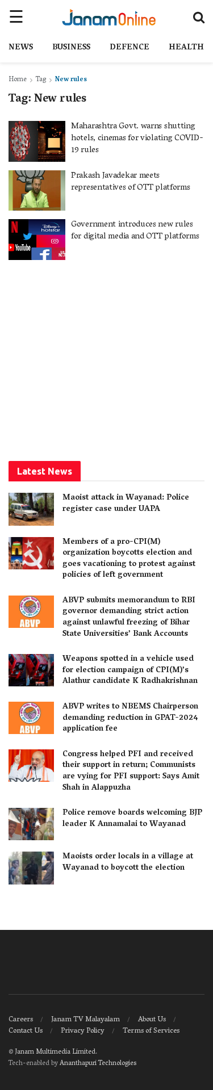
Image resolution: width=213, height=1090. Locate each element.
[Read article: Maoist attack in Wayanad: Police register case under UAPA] (31, 509)
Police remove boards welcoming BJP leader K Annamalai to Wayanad (132, 819)
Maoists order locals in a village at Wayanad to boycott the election (127, 862)
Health (186, 48)
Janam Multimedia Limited (55, 1052)
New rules (71, 79)
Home (18, 79)
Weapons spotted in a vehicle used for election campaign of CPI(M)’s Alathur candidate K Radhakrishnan (130, 670)
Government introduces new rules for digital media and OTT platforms (135, 231)
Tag (41, 79)
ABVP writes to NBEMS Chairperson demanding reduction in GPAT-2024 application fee (130, 718)
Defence (129, 48)
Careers (21, 1020)
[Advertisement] (106, 359)
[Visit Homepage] (109, 17)
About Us (152, 1020)
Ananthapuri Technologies (98, 1063)
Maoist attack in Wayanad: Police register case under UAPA (125, 504)
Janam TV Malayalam (85, 1020)
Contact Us (26, 1031)
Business (71, 48)
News (21, 48)
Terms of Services (151, 1031)
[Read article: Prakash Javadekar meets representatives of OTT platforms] (37, 190)
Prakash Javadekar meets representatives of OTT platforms (130, 182)
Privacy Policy (83, 1031)
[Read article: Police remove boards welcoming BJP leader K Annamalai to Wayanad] (31, 824)
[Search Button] (198, 17)
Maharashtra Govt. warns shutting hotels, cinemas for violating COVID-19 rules (137, 138)
